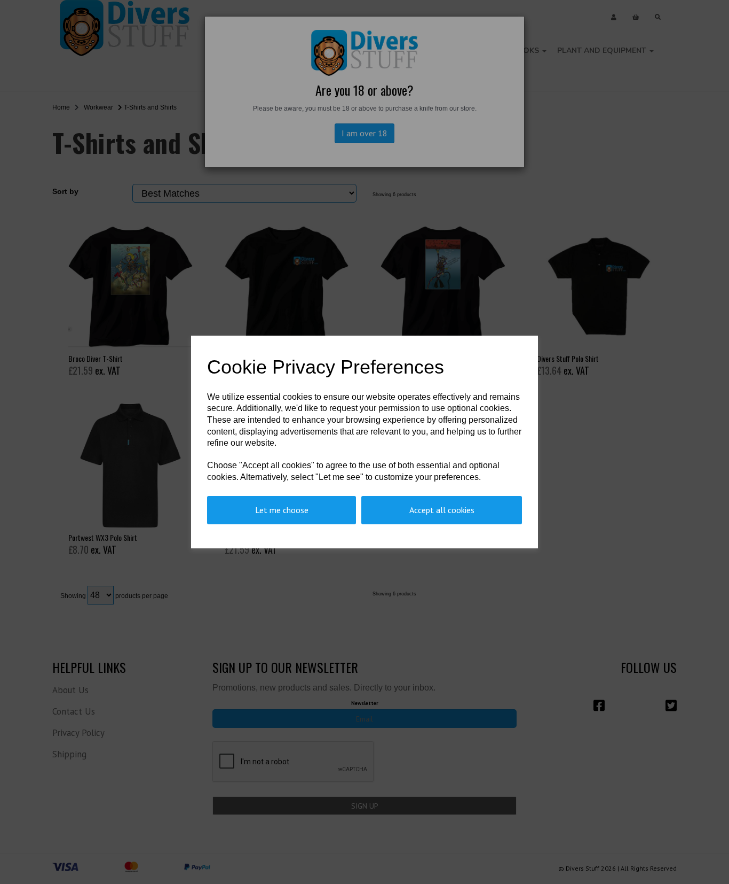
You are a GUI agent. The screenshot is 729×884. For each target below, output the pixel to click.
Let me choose (281, 510)
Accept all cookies (441, 510)
